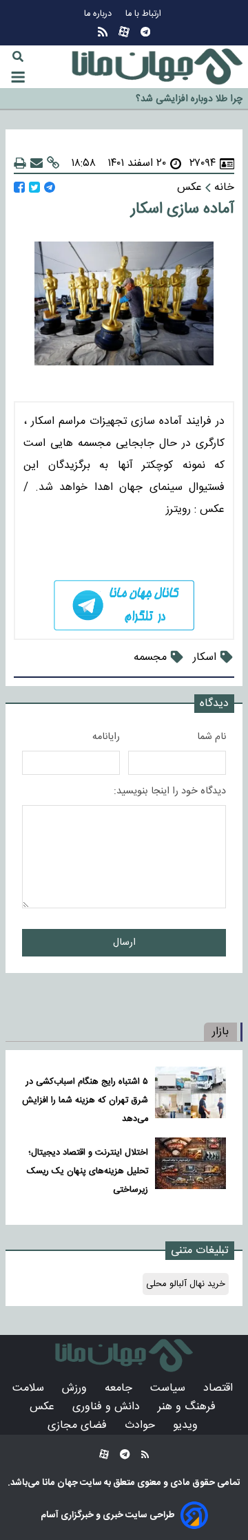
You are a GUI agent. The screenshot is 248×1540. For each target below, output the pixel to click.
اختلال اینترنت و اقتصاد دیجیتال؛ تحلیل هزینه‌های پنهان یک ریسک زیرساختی (87, 1171)
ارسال (124, 942)
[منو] (18, 77)
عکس (44, 1407)
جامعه (120, 1388)
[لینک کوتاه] (53, 163)
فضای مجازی (79, 1425)
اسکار (204, 657)
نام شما (211, 737)
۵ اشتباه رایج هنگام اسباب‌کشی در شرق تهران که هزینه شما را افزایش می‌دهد (85, 1100)
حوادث (141, 1425)
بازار (220, 1032)
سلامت (30, 1388)
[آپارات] (124, 32)
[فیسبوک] (19, 187)
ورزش (76, 1388)
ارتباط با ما (144, 14)
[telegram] (124, 605)
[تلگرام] (145, 32)
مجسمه (150, 657)
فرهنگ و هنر (188, 1407)
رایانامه (106, 737)
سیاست (169, 1388)
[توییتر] (34, 187)
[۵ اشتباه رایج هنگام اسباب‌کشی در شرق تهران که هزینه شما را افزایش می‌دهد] (190, 1097)
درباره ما (99, 14)
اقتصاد (219, 1388)
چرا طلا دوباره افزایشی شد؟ (189, 95)
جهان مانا (59, 1482)
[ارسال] (36, 163)
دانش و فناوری (107, 1407)
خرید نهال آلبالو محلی (185, 1284)
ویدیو (187, 1425)
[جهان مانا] (157, 66)
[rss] (102, 32)
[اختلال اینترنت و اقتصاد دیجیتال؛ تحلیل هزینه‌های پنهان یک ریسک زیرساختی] (190, 1168)
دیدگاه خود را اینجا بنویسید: (170, 791)
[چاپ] (20, 163)
